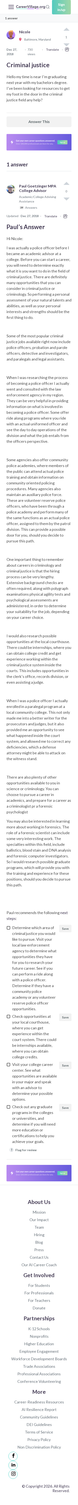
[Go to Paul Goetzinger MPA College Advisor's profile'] (11, 199)
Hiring (39, 1234)
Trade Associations (39, 1366)
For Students (39, 1285)
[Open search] (48, 6)
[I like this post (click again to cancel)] (66, 29)
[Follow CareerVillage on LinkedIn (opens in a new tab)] (13, 1465)
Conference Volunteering (39, 1381)
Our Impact (39, 1219)
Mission (39, 1212)
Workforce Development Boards (39, 1358)
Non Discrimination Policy (39, 1447)
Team (39, 1227)
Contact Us (39, 1257)
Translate (52, 49)
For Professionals (39, 1292)
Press (39, 1249)
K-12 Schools (39, 1328)
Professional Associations (39, 1373)
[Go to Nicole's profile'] (11, 40)
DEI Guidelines (39, 1424)
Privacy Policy (39, 1439)
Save (65, 928)
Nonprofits (39, 1336)
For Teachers (39, 1300)
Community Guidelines (39, 1417)
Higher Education (39, 1343)
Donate (39, 1308)
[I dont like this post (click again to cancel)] (66, 198)
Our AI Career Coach (39, 1264)
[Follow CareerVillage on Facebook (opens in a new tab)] (13, 1456)
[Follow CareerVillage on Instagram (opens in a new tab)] (13, 1474)
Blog (39, 1242)
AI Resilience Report (39, 1409)
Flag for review (24, 1149)
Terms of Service (39, 1432)
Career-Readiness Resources (39, 1402)
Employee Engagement (39, 1351)
